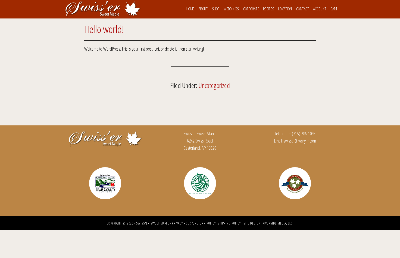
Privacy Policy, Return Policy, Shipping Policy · (208, 223)
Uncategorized (214, 85)
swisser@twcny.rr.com (300, 140)
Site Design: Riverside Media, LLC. (269, 223)
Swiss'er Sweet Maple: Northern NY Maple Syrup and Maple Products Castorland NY (102, 9)
